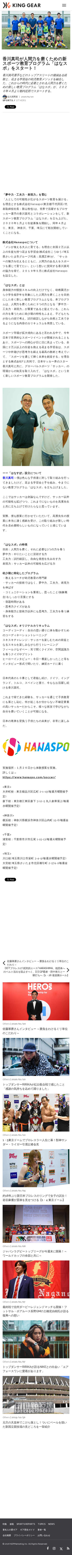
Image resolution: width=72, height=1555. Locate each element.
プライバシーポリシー (24, 1535)
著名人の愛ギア (10, 1530)
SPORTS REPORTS (26, 1524)
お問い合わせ (44, 1535)
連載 (12, 1524)
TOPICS (41, 1524)
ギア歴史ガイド (27, 1530)
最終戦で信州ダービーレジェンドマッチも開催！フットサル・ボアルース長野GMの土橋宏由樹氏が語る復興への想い (36, 1311)
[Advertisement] (36, 148)
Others (21, 100)
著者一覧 (42, 1530)
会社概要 (7, 1535)
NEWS (51, 1524)
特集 (5, 1524)
